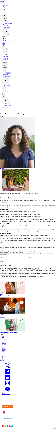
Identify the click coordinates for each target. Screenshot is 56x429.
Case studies (3, 44)
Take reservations (5, 24)
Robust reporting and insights (8, 23)
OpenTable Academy (5, 58)
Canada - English (5, 5)
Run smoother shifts (5, 75)
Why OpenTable (5, 18)
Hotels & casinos (4, 344)
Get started (3, 61)
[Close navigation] (0, 11)
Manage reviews (7, 34)
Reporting (3, 352)
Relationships (3, 339)
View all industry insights (8, 55)
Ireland (4, 6)
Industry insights (5, 48)
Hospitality (6, 53)
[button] (28, 428)
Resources (3, 45)
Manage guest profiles (7, 84)
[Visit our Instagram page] (7, 385)
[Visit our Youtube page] (7, 391)
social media (10, 215)
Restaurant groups (4, 343)
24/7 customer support (7, 73)
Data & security (4, 349)
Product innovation (5, 107)
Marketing (6, 54)
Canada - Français (5, 8)
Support (3, 2)
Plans (2, 93)
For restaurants (5, 40)
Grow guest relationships (6, 77)
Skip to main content (2, 0)
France (4, 9)
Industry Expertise (7, 102)
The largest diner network (8, 22)
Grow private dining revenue (6, 26)
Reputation (3, 338)
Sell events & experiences (6, 27)
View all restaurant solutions (6, 35)
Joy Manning (2, 168)
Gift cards (3, 351)
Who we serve (3, 36)
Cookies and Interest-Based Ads (6, 394)
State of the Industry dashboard (7, 106)
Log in (2, 60)
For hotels (4, 42)
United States (5, 4)
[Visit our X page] (7, 368)
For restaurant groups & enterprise (7, 90)
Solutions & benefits (4, 62)
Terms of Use (3, 393)
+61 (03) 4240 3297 (2, 360)
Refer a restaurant (5, 59)
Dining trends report (5, 56)
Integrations (3, 43)
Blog (2, 357)
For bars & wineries (5, 91)
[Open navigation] (0, 10)
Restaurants (3, 342)
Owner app (3, 348)
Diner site (3, 355)
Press (2, 356)
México (4, 7)
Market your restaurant (6, 25)
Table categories (4, 350)
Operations (6, 104)
